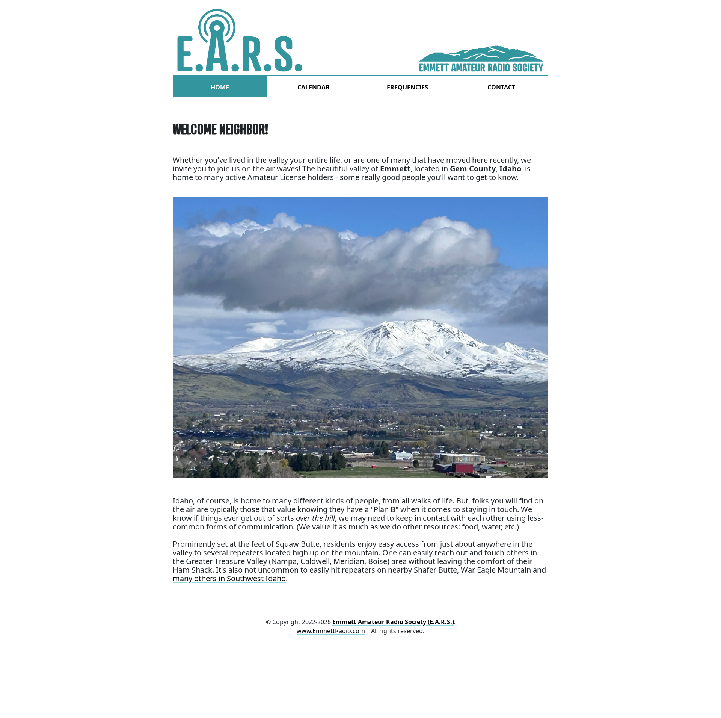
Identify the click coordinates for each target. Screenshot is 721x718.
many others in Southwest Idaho (229, 578)
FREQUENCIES (407, 87)
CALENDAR (313, 87)
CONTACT (501, 87)
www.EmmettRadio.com (331, 631)
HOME (220, 87)
